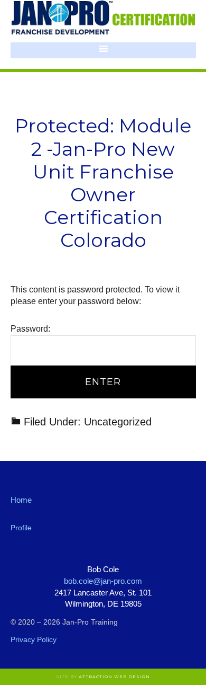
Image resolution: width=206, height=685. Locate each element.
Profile (21, 527)
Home (21, 499)
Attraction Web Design (114, 676)
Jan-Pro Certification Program (103, 18)
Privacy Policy (34, 639)
